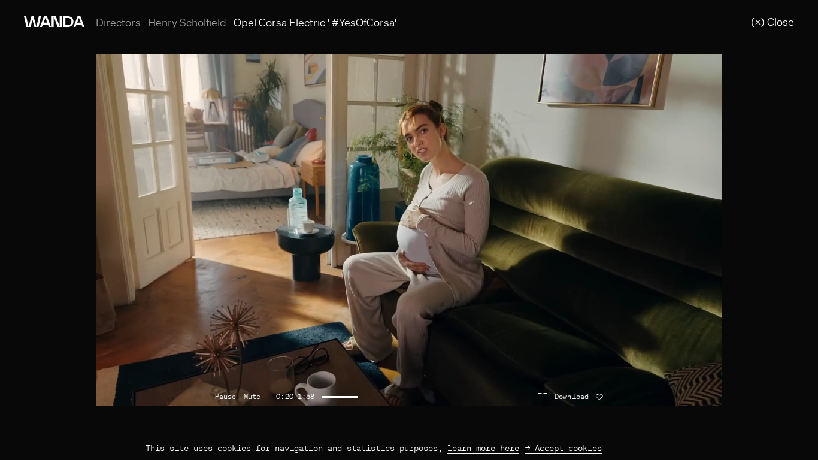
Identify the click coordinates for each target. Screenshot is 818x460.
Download (572, 396)
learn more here (483, 448)
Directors (118, 22)
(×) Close (772, 21)
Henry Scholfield (187, 22)
